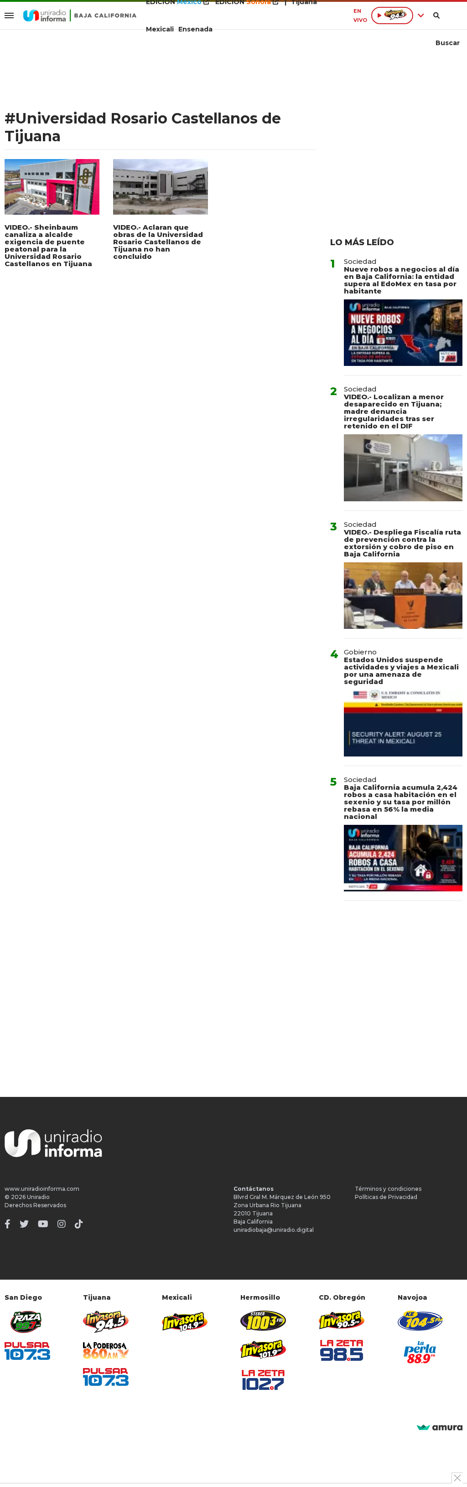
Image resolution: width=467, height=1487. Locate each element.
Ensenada (195, 29)
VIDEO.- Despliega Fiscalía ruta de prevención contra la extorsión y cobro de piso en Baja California (402, 543)
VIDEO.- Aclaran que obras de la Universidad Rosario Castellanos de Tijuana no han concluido (158, 242)
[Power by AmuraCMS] (439, 1428)
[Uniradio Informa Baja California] (80, 15)
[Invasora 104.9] (185, 1321)
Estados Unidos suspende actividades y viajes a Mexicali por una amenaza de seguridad (401, 670)
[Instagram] (61, 1224)
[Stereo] (263, 1320)
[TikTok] (79, 1224)
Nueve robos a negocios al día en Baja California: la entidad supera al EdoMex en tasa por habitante (401, 280)
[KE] (420, 1320)
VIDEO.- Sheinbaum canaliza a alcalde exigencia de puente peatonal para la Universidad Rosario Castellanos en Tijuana (48, 245)
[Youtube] (43, 1224)
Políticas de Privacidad (386, 1197)
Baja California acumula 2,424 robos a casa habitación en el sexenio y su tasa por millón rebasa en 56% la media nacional (400, 802)
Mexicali (160, 29)
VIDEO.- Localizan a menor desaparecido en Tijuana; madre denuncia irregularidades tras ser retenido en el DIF (394, 411)
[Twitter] (24, 1224)
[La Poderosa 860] (106, 1350)
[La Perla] (420, 1352)
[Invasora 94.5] (106, 1322)
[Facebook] (7, 1224)
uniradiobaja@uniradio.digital (274, 1229)
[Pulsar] (27, 1351)
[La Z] (263, 1380)
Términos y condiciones (388, 1188)
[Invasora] (27, 1322)
